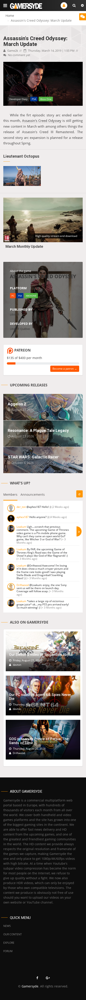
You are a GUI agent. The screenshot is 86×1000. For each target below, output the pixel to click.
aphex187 (23, 517)
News (7, 926)
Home (10, 15)
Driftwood (23, 585)
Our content (12, 934)
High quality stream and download (56, 236)
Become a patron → (64, 369)
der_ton (21, 507)
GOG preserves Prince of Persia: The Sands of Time (39, 741)
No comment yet (18, 55)
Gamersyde (30, 986)
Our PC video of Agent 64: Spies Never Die (40, 697)
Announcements (33, 494)
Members (10, 494)
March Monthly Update (24, 246)
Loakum (21, 527)
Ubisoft (14, 314)
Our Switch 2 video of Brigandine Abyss (41, 654)
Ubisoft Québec (20, 329)
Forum (8, 951)
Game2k (12, 51)
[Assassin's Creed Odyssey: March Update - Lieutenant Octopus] (22, 176)
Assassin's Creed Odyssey (41, 120)
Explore (8, 943)
